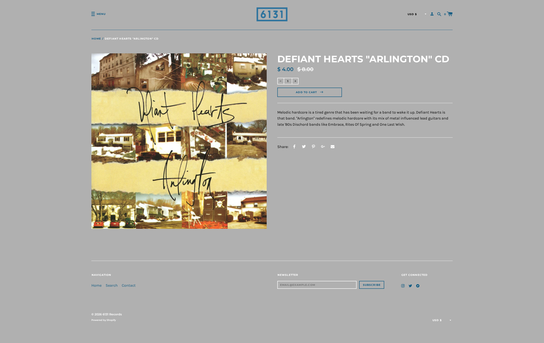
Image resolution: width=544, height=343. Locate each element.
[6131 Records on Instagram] (403, 285)
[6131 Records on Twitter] (410, 285)
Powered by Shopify (103, 320)
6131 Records (112, 314)
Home (96, 38)
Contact (129, 285)
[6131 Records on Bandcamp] (417, 285)
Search (112, 285)
